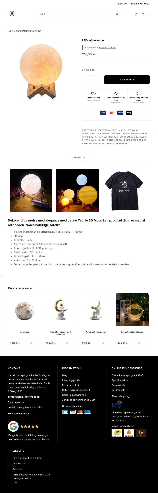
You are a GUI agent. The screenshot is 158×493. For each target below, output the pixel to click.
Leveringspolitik (71, 380)
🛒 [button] (31, 343)
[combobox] (77, 13)
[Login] (136, 14)
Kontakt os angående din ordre (25, 407)
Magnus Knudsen (107, 47)
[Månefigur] (24, 309)
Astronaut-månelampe (96, 332)
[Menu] (148, 13)
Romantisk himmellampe (132, 332)
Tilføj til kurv (127, 79)
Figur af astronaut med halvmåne (60, 333)
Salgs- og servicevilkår (74, 394)
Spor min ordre (16, 402)
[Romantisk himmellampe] (132, 309)
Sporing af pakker (140, 4)
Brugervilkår (118, 385)
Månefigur (24, 332)
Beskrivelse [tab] (79, 158)
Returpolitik (118, 389)
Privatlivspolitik (70, 385)
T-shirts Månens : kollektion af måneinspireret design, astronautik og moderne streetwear (115, 140)
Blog (64, 375)
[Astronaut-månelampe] (96, 309)
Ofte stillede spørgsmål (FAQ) (128, 375)
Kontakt (122, 4)
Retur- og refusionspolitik (76, 389)
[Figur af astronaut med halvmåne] (60, 309)
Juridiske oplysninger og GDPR (79, 399)
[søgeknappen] (117, 14)
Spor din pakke (120, 380)
